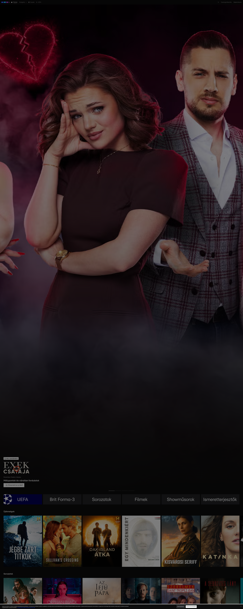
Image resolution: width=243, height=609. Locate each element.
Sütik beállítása (180, 606)
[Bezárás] (241, 606)
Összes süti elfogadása (191, 606)
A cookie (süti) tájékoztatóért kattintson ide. (26, 607)
